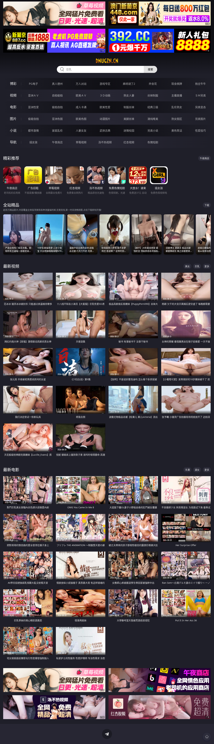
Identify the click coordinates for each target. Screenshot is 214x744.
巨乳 (197, 266)
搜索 (150, 69)
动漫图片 (105, 119)
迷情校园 (129, 130)
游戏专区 (105, 84)
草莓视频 (81, 142)
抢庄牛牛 (200, 84)
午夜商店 (57, 142)
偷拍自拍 (57, 107)
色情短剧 (152, 142)
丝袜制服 (152, 95)
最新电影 (11, 469)
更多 (206, 266)
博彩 (13, 83)
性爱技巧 (200, 130)
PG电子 (33, 84)
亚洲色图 (57, 119)
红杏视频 (129, 142)
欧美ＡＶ (81, 95)
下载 (206, 205)
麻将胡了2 (129, 84)
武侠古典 (105, 130)
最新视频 (11, 266)
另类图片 (200, 119)
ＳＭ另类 (200, 95)
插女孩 (33, 142)
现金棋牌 (176, 84)
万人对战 (81, 84)
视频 (13, 95)
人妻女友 (81, 130)
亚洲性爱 (33, 107)
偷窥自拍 (33, 119)
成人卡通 (81, 107)
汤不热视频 (105, 142)
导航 (13, 142)
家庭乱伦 (57, 130)
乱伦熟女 (176, 107)
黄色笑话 (176, 130)
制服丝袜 (129, 107)
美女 (187, 266)
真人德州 (57, 84)
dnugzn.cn (107, 61)
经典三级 (152, 107)
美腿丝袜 (129, 119)
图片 (13, 119)
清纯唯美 (152, 119)
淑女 (197, 469)
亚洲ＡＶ (33, 95)
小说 (13, 130)
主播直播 (176, 95)
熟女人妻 (129, 95)
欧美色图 (81, 119)
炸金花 (153, 84)
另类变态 (200, 107)
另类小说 (152, 130)
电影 (13, 107)
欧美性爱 (105, 107)
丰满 (187, 469)
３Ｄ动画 (105, 95)
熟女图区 (176, 119)
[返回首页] (207, 737)
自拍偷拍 (57, 95)
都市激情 (33, 130)
